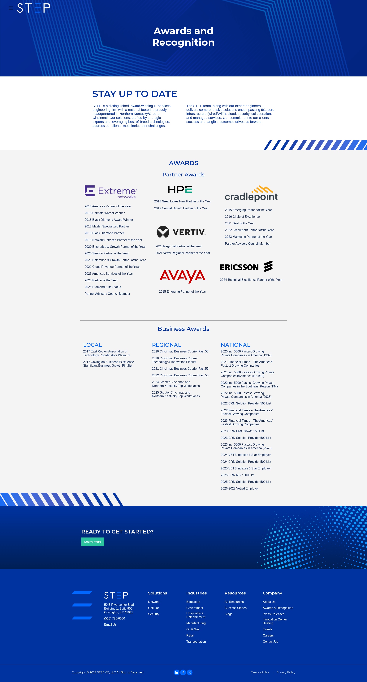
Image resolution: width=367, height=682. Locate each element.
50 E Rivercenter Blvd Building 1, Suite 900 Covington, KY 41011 (119, 608)
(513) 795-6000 (114, 618)
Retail (190, 635)
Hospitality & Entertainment (195, 615)
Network (153, 601)
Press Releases (273, 614)
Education (193, 601)
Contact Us (270, 641)
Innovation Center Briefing (275, 621)
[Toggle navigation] (10, 8)
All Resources (234, 601)
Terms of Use (260, 672)
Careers (268, 635)
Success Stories (236, 608)
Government (194, 608)
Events (267, 629)
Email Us (110, 624)
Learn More (92, 541)
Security (153, 614)
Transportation (196, 641)
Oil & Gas (192, 629)
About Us (269, 601)
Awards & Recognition (278, 608)
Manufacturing (196, 623)
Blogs (228, 614)
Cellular (153, 608)
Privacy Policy (286, 672)
